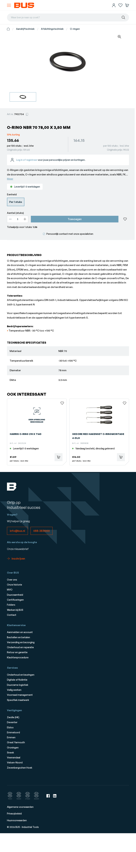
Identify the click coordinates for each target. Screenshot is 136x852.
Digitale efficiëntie (17, 679)
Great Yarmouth (16, 742)
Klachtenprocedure (18, 657)
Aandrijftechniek (25, 28)
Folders (11, 604)
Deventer (12, 722)
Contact (11, 614)
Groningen (13, 747)
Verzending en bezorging (20, 642)
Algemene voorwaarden (20, 806)
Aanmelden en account (20, 632)
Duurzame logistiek (17, 684)
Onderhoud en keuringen (20, 674)
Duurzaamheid (15, 594)
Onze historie (14, 584)
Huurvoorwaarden (17, 820)
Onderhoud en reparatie (20, 647)
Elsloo (10, 727)
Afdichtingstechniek (52, 28)
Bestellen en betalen (18, 637)
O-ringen (75, 28)
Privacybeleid (14, 813)
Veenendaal (13, 757)
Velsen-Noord (15, 762)
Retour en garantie (17, 652)
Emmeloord (13, 732)
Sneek (10, 752)
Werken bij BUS (15, 609)
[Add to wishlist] (125, 219)
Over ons (12, 579)
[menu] (9, 5)
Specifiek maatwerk (18, 700)
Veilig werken (14, 689)
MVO (9, 589)
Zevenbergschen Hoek (19, 767)
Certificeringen (15, 599)
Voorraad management (20, 694)
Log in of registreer (26, 159)
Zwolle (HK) (13, 717)
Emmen (11, 737)
